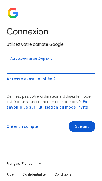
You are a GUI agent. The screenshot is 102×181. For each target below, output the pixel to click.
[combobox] (24, 163)
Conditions (62, 174)
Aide (10, 174)
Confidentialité (34, 174)
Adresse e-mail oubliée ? (31, 79)
